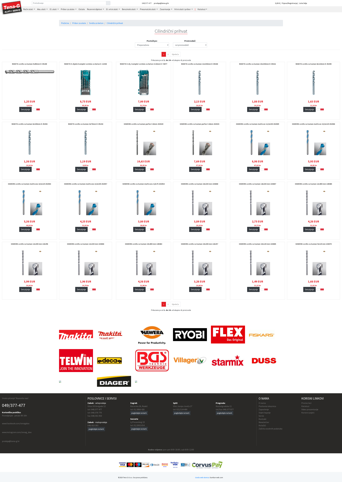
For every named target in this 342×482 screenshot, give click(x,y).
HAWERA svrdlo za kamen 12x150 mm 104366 (85, 244)
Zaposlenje (264, 409)
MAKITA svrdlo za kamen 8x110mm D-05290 (313, 64)
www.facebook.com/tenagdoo (15, 423)
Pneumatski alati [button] (148, 9)
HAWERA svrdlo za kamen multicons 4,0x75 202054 (143, 184)
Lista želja (303, 3)
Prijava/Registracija (289, 3)
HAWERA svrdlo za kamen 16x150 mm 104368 (199, 184)
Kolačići (262, 425)
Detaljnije (25, 109)
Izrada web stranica (202, 477)
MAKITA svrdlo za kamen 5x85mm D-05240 (29, 64)
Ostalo (82, 9)
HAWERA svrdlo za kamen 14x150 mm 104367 (257, 184)
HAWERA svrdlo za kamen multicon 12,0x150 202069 (257, 124)
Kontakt (262, 419)
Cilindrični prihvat (115, 23)
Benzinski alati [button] (129, 9)
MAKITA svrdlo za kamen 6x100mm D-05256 (29, 124)
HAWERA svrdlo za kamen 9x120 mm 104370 (314, 244)
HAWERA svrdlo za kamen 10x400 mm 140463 (143, 244)
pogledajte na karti (96, 429)
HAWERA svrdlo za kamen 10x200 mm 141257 (199, 244)
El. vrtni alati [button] (112, 9)
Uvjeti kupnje (265, 412)
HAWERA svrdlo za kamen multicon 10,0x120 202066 (313, 124)
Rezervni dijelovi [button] (94, 9)
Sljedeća (175, 54)
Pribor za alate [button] (68, 9)
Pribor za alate (79, 23)
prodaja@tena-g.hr (161, 3)
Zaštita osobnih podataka (270, 428)
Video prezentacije (309, 409)
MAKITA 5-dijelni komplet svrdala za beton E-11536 (85, 64)
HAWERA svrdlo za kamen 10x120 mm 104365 (257, 244)
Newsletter (264, 422)
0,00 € (277, 3)
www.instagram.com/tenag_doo (17, 432)
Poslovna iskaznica (267, 406)
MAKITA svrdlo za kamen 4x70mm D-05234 (85, 124)
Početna (65, 23)
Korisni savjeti (307, 412)
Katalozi (305, 406)
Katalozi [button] (201, 9)
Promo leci (306, 403)
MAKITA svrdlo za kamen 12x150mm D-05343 (199, 64)
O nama (262, 403)
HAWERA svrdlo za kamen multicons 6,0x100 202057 (85, 184)
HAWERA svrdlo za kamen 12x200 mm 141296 (29, 244)
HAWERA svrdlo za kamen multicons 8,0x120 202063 (29, 184)
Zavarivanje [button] (165, 9)
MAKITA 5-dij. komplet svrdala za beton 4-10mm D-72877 (143, 64)
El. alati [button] (53, 9)
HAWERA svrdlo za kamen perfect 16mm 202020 (143, 124)
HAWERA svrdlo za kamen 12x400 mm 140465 (313, 184)
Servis (261, 415)
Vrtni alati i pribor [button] (182, 9)
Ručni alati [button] (28, 9)
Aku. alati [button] (41, 9)
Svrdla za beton (96, 23)
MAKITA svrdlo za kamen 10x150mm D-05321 (257, 64)
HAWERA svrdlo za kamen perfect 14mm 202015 (199, 124)
